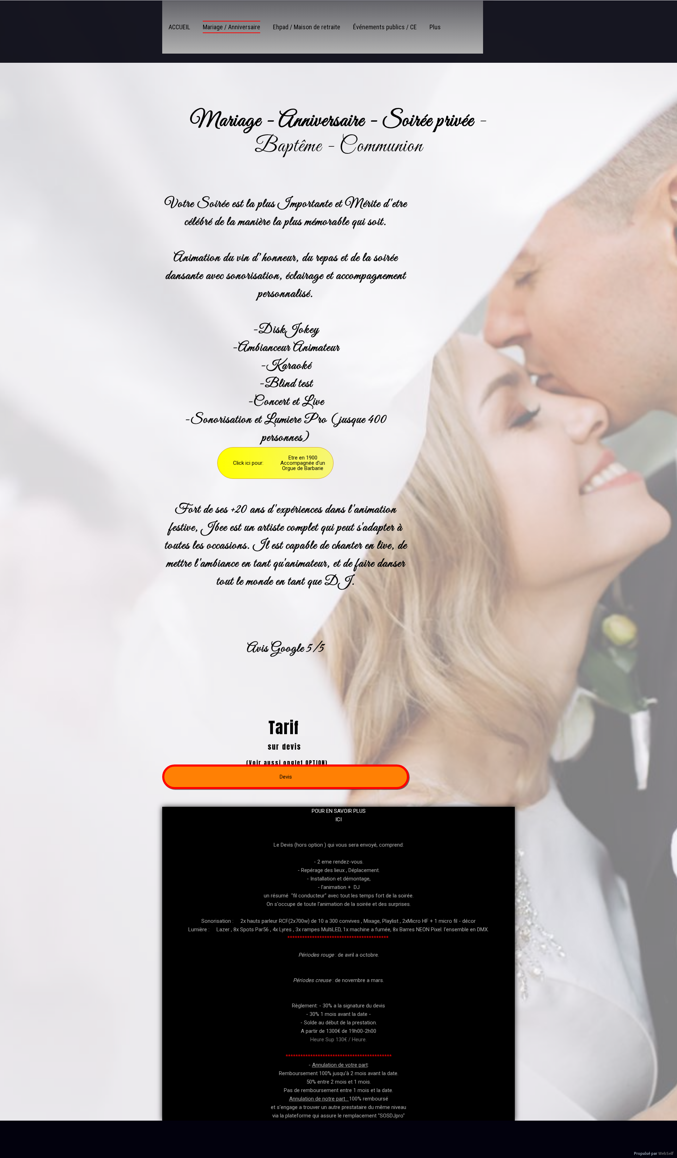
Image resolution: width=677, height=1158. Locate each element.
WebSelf (665, 1153)
